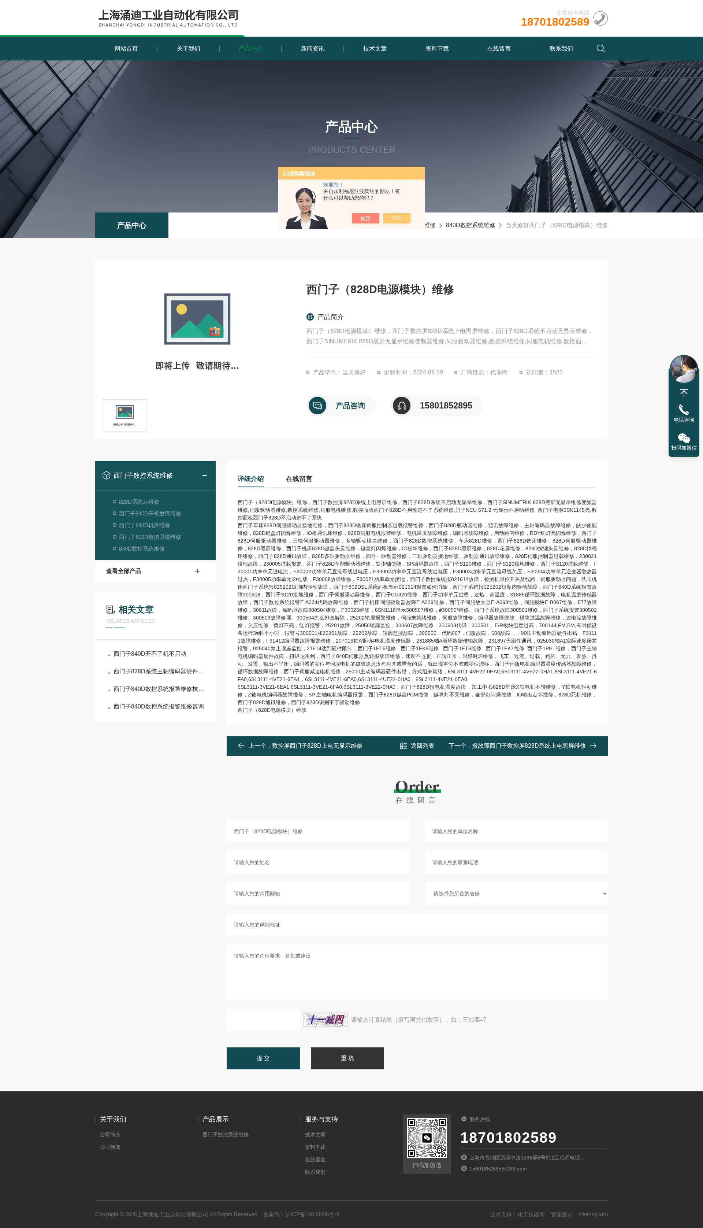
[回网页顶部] (684, 393)
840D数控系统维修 (470, 225)
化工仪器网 (531, 1214)
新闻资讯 (312, 48)
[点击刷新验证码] (325, 1020)
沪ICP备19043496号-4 (312, 1214)
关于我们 (188, 48)
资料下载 (437, 48)
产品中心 (250, 48)
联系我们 (561, 48)
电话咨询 (684, 420)
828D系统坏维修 (139, 502)
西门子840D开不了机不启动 (150, 654)
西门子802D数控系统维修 (150, 537)
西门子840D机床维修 (144, 525)
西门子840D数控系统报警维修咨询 (159, 706)
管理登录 (562, 1214)
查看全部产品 (123, 571)
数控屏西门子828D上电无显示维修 (317, 746)
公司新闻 (110, 1147)
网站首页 (126, 48)
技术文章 (375, 48)
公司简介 (110, 1135)
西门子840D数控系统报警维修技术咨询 (159, 689)
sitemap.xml (593, 1214)
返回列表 (422, 746)
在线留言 (499, 48)
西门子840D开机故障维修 (150, 513)
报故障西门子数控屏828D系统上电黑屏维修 (529, 746)
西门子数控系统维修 (143, 475)
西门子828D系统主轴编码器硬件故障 (159, 671)
